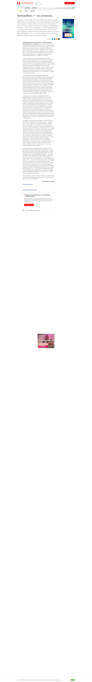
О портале (58, 7)
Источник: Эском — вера (27, 184)
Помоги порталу (69, 3)
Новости (26, 10)
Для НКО (34, 7)
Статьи (20, 10)
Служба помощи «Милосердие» (66, 7)
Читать (21, 7)
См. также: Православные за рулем (30, 189)
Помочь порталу (29, 204)
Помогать (27, 7)
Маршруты (33, 10)
